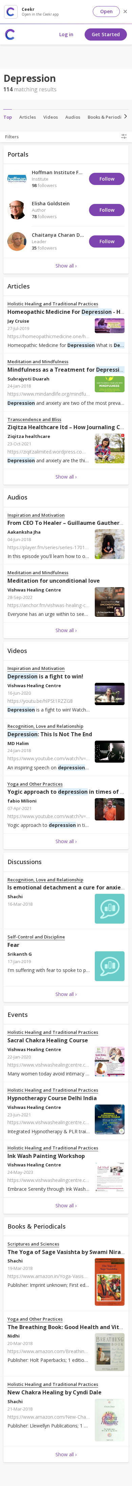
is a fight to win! (45, 676)
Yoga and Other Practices (35, 784)
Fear (13, 945)
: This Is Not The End (49, 734)
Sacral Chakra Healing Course (47, 1040)
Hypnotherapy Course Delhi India (52, 1098)
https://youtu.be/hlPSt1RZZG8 (40, 701)
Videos (50, 117)
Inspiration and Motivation (36, 515)
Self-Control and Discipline (36, 937)
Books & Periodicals (109, 117)
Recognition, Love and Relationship (45, 726)
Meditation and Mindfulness (37, 362)
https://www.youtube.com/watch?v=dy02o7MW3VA (63, 758)
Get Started (106, 34)
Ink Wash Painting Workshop (46, 1156)
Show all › (66, 265)
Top (7, 117)
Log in (66, 34)
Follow (107, 179)
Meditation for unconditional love (53, 580)
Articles (27, 117)
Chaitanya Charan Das (58, 235)
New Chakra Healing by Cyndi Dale (54, 1392)
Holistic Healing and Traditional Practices (52, 304)
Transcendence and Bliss (34, 419)
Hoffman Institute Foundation (68, 172)
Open (106, 11)
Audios (72, 117)
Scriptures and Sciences (33, 1244)
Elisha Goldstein (51, 203)
